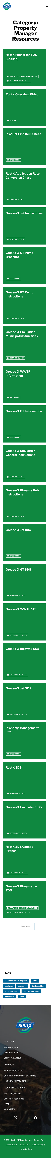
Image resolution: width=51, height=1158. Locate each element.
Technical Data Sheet (31, 991)
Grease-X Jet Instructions (24, 213)
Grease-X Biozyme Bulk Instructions (23, 492)
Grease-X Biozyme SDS (22, 649)
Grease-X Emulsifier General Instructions (20, 453)
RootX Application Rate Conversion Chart (23, 175)
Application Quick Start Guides (16, 981)
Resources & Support (14, 1088)
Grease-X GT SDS (18, 569)
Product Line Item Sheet (23, 134)
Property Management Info (22, 730)
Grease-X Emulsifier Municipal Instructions (22, 334)
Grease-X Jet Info (18, 530)
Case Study (22, 986)
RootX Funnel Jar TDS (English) (21, 57)
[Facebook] (35, 1117)
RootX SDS (14, 767)
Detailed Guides (38, 986)
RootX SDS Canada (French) (19, 849)
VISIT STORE (9, 1042)
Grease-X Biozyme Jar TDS (22, 888)
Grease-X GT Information (24, 411)
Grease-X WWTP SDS (22, 609)
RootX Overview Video (22, 94)
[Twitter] (15, 1117)
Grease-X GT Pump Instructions (19, 294)
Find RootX (9, 1065)
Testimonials (9, 997)
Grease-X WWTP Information (18, 373)
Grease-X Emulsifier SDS (24, 807)
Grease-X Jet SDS (18, 688)
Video (22, 997)
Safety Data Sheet (11, 991)
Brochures (9, 986)
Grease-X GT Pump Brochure (19, 255)
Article (35, 981)
